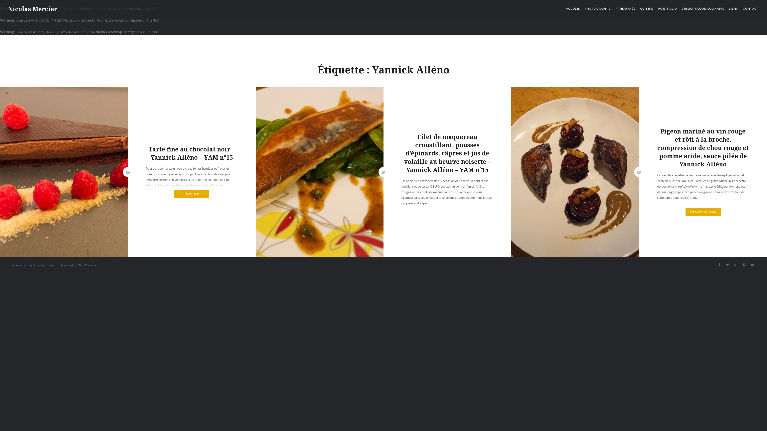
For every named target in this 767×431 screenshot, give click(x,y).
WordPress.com (88, 265)
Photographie (598, 8)
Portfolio (667, 8)
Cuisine (646, 8)
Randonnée (625, 8)
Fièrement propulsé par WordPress (33, 265)
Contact (751, 8)
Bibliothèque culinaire (703, 8)
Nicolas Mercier (32, 9)
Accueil (573, 8)
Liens (733, 8)
